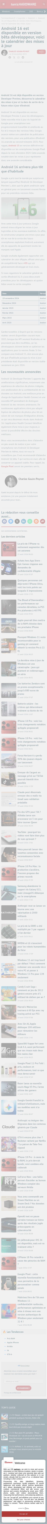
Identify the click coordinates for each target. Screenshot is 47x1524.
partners (17, 1469)
